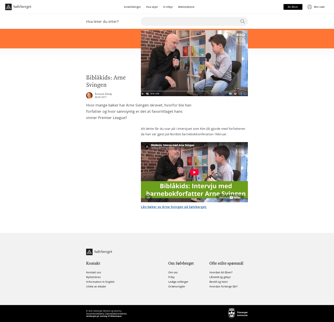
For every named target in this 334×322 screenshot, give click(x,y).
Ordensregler (176, 286)
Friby (171, 277)
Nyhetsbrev (93, 277)
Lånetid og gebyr (220, 277)
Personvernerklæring (95, 313)
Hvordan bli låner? (220, 272)
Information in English (100, 282)
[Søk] (244, 21)
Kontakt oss (93, 272)
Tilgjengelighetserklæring (116, 313)
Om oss (173, 272)
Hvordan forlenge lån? (223, 286)
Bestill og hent (218, 282)
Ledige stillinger (178, 282)
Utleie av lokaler (96, 286)
